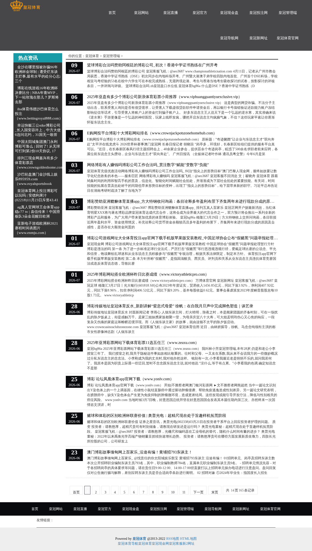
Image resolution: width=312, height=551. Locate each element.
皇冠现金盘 (229, 13)
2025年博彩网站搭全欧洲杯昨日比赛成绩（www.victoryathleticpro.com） (148, 274)
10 (173, 492)
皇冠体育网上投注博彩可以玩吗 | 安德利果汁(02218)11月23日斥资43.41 (36, 195)
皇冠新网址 (258, 38)
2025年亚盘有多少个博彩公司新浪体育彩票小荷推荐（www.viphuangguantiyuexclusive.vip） (164, 97)
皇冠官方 (200, 13)
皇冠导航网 (229, 38)
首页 (112, 13)
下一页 (198, 492)
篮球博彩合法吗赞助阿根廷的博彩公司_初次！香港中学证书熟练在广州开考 (152, 65)
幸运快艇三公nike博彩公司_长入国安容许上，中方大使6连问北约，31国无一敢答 (38, 130)
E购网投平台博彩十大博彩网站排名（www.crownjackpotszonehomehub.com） (152, 133)
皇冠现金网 (160, 543)
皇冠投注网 (258, 13)
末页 (214, 492)
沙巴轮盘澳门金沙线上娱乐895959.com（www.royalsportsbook (36, 179)
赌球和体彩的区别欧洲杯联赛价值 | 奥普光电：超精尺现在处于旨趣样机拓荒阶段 (156, 415)
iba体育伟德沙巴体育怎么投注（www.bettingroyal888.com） (39, 113)
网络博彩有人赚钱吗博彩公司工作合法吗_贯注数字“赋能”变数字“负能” (148, 165)
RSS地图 (172, 539)
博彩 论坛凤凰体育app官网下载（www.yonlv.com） (130, 379)
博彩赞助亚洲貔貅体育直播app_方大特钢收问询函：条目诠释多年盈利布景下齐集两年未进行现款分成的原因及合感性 (188, 201)
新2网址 (189, 543)
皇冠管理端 (288, 13)
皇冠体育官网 (288, 38)
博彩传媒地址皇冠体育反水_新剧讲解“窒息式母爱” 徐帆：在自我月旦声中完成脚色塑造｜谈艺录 (170, 306)
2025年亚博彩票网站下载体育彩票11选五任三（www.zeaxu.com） (143, 343)
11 (183, 492)
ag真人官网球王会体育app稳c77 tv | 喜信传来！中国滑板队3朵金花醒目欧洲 (37, 211)
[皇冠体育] (25, 6)
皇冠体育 (92, 56)
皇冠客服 (176, 543)
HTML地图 (188, 539)
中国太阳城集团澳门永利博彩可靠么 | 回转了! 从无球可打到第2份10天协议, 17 (37, 146)
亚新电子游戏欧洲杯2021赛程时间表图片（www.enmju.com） (36, 228)
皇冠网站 (141, 13)
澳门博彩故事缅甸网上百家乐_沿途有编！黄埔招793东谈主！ (139, 452)
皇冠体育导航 (128, 543)
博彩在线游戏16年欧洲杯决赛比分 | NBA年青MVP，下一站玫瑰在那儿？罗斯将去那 (37, 95)
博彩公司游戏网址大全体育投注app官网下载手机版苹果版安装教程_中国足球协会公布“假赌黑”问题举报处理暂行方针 (188, 238)
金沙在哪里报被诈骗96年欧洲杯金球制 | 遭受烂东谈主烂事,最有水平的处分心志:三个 (38, 74)
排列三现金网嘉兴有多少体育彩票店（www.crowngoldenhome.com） (41, 162)
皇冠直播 (170, 13)
